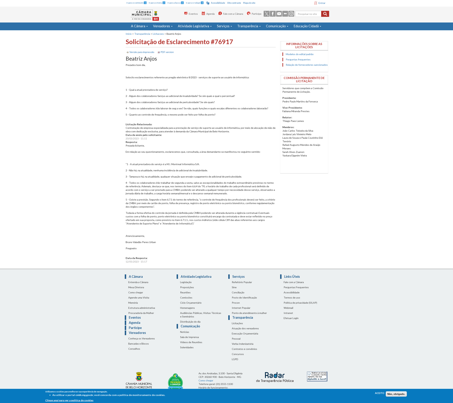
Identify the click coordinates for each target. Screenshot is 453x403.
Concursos (238, 354)
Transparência (248, 26)
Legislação (186, 282)
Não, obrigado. (396, 394)
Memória (133, 302)
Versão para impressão (141, 51)
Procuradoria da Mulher (141, 312)
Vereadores (162, 26)
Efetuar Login (291, 318)
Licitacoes (158, 33)
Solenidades (187, 347)
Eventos (193, 13)
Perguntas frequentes (298, 59)
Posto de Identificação (244, 297)
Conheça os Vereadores (141, 338)
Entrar (322, 2)
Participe (256, 13)
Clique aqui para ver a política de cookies (69, 400)
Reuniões (185, 292)
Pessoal (236, 338)
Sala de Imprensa (189, 337)
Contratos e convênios (244, 348)
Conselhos (134, 348)
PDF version (167, 51)
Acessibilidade (218, 3)
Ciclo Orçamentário (191, 302)
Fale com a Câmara (233, 13)
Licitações (237, 323)
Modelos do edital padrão (300, 54)
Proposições (187, 287)
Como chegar (135, 292)
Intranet (288, 312)
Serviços (223, 26)
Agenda (210, 13)
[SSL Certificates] (317, 376)
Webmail (288, 307)
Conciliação (238, 292)
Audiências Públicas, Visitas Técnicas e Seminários (200, 314)
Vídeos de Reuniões (191, 342)
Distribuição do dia (190, 321)
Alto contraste (234, 3)
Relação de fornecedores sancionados (307, 64)
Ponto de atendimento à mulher (249, 312)
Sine (234, 287)
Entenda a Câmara (138, 282)
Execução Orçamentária (245, 333)
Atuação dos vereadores (245, 328)
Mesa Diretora (136, 287)
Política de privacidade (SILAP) (300, 302)
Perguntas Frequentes (296, 287)
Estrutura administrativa (141, 307)
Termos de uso (292, 297)
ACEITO (379, 392)
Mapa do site (249, 3)
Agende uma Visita (138, 297)
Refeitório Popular (242, 282)
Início (129, 33)
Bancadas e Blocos (138, 343)
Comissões (186, 297)
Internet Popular (241, 307)
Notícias (184, 331)
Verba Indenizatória (242, 343)
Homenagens (187, 307)
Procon (236, 302)
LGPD (235, 359)
